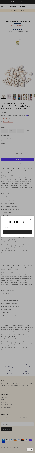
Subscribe (17, 232)
